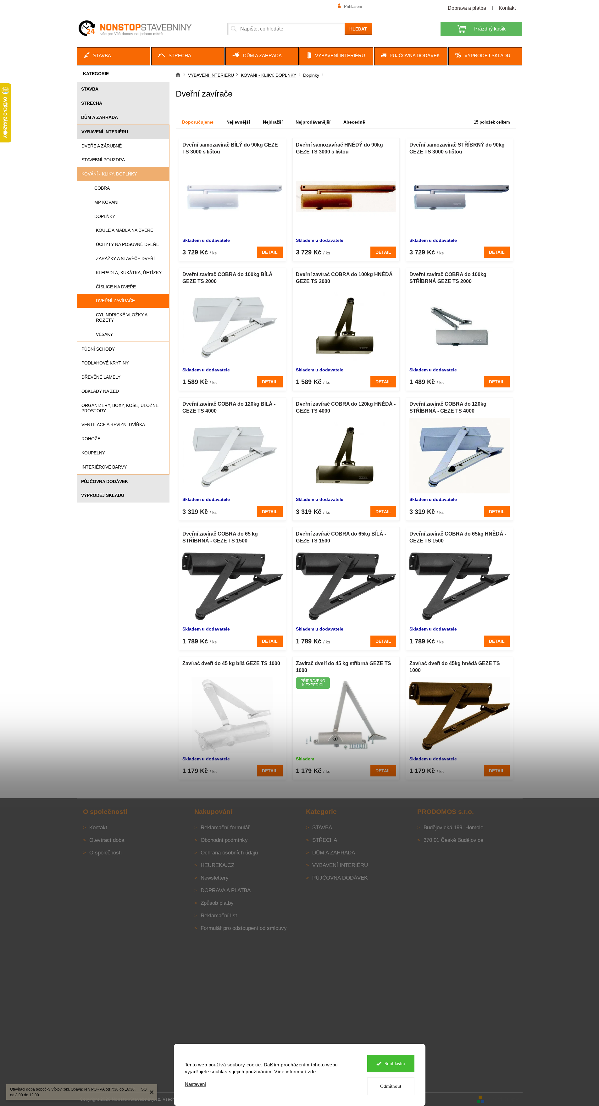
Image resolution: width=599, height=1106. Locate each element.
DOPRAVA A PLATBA (226, 890)
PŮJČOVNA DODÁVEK (104, 481)
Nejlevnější (238, 122)
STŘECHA (91, 103)
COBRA (102, 188)
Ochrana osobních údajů (229, 853)
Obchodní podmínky (224, 840)
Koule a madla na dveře (124, 230)
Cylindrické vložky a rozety (121, 317)
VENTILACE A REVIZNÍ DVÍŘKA (113, 424)
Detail (270, 252)
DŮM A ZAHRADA (99, 117)
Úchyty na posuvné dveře (127, 244)
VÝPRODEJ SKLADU (102, 495)
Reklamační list (219, 916)
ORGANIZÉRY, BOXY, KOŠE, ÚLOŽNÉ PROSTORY (119, 408)
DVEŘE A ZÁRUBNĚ (101, 145)
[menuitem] (113, 56)
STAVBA (89, 89)
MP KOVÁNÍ (106, 202)
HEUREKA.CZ (217, 865)
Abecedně (354, 122)
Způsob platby (217, 903)
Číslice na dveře (116, 286)
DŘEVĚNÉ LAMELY (100, 377)
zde (312, 1071)
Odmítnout (390, 1086)
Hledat (358, 28)
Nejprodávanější (313, 122)
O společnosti (105, 853)
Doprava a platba (467, 8)
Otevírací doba (106, 840)
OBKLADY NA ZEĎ (100, 391)
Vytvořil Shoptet (504, 1098)
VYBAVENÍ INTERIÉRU (104, 131)
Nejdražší (273, 122)
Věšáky (104, 334)
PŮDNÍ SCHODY (98, 349)
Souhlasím (395, 1063)
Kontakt (507, 8)
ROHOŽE (90, 438)
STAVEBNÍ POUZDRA (103, 159)
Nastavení (195, 1084)
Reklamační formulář (225, 828)
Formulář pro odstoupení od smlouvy (244, 928)
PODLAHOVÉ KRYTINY (105, 362)
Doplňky (104, 216)
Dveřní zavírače (115, 300)
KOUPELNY (93, 452)
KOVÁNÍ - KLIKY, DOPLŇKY (109, 173)
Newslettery (215, 878)
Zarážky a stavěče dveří (125, 258)
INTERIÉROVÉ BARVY (104, 467)
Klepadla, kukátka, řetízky (129, 272)
